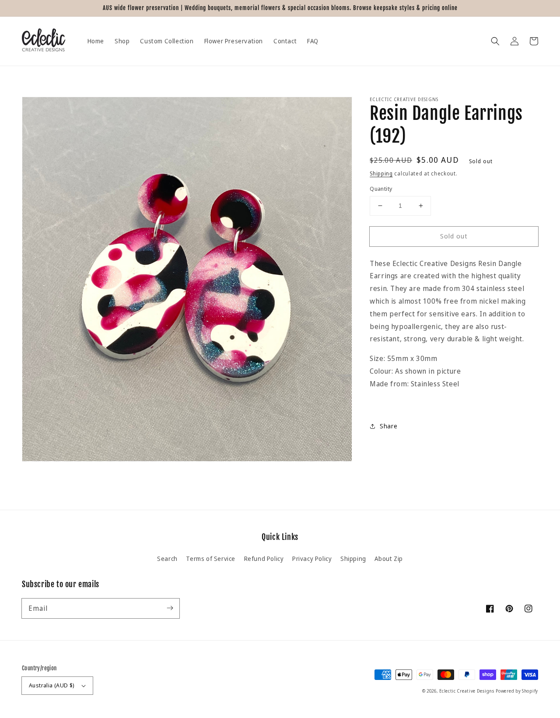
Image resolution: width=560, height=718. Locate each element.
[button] (495, 41)
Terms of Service (210, 558)
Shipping (381, 173)
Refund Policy (264, 558)
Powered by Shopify (517, 691)
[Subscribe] (169, 608)
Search (167, 558)
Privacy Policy (312, 558)
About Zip (388, 558)
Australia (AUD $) (52, 685)
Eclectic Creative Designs (466, 691)
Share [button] (388, 426)
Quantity (381, 189)
